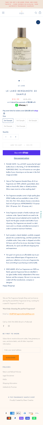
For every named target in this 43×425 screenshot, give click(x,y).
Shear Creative (28, 400)
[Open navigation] (3, 13)
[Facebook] (3, 325)
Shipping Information (10, 383)
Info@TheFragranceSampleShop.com (21, 314)
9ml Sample (8, 126)
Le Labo (21, 86)
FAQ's (5, 379)
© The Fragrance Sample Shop (21, 397)
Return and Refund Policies (12, 372)
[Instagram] (9, 325)
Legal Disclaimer (8, 375)
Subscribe (11, 358)
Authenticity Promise (10, 387)
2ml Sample (8, 120)
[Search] (36, 13)
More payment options (21, 158)
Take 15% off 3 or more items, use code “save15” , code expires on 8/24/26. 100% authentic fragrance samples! (21, 4)
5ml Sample (33, 120)
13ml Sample (20, 126)
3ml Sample (20, 120)
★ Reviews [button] (41, 214)
